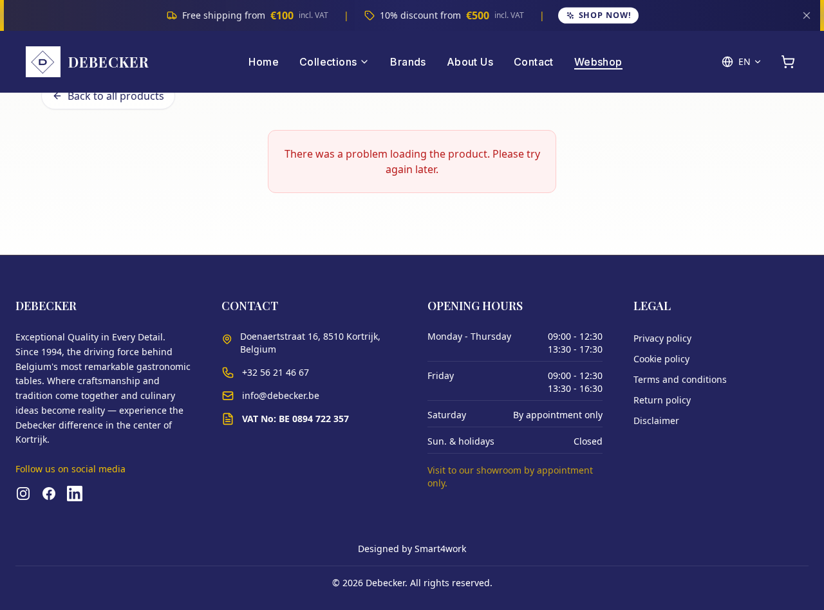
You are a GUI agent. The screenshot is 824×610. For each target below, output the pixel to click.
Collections (328, 61)
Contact (534, 61)
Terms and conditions (680, 379)
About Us (470, 61)
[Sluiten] (806, 15)
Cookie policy (661, 359)
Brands (408, 61)
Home (263, 61)
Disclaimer (656, 420)
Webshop (598, 61)
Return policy (662, 400)
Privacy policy (662, 338)
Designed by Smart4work (412, 548)
